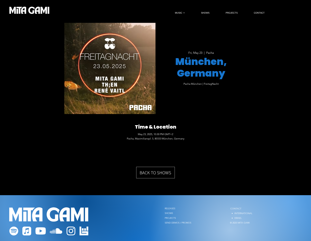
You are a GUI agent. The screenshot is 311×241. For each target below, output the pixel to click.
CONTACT (235, 208)
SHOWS (169, 213)
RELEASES (170, 208)
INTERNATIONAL (243, 213)
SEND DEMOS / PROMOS (178, 222)
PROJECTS (170, 218)
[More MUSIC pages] (184, 13)
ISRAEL (238, 218)
